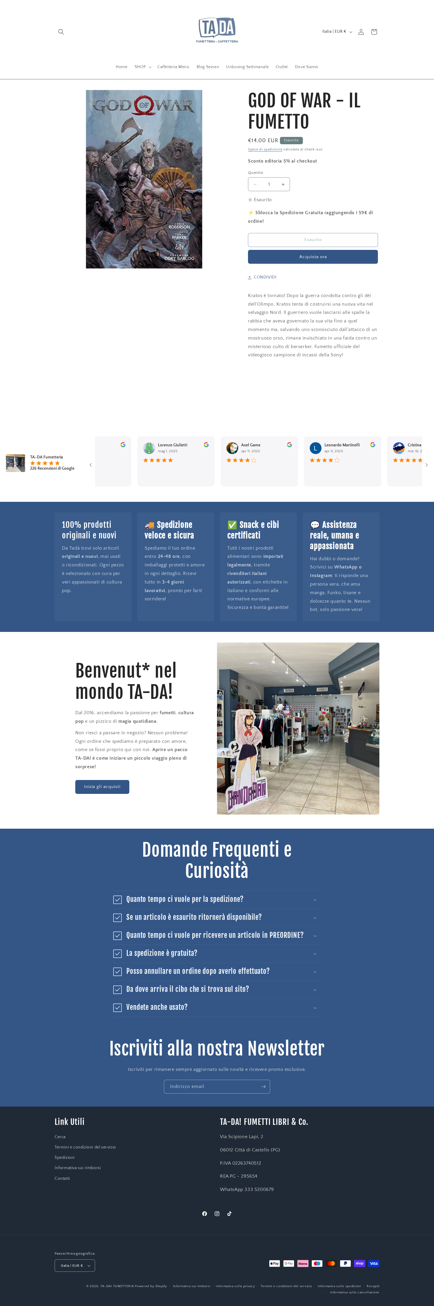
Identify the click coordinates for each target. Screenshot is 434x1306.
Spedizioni (65, 1157)
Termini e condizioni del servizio (85, 1147)
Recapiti (373, 1286)
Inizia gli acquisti (102, 786)
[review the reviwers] (99, 446)
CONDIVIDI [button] (265, 277)
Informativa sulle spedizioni (339, 1286)
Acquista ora (313, 256)
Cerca (60, 1137)
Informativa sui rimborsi (78, 1168)
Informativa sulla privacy (235, 1286)
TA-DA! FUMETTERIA (117, 1286)
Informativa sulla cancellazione (354, 1292)
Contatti (62, 1178)
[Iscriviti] (263, 1087)
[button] (61, 31)
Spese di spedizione (265, 149)
